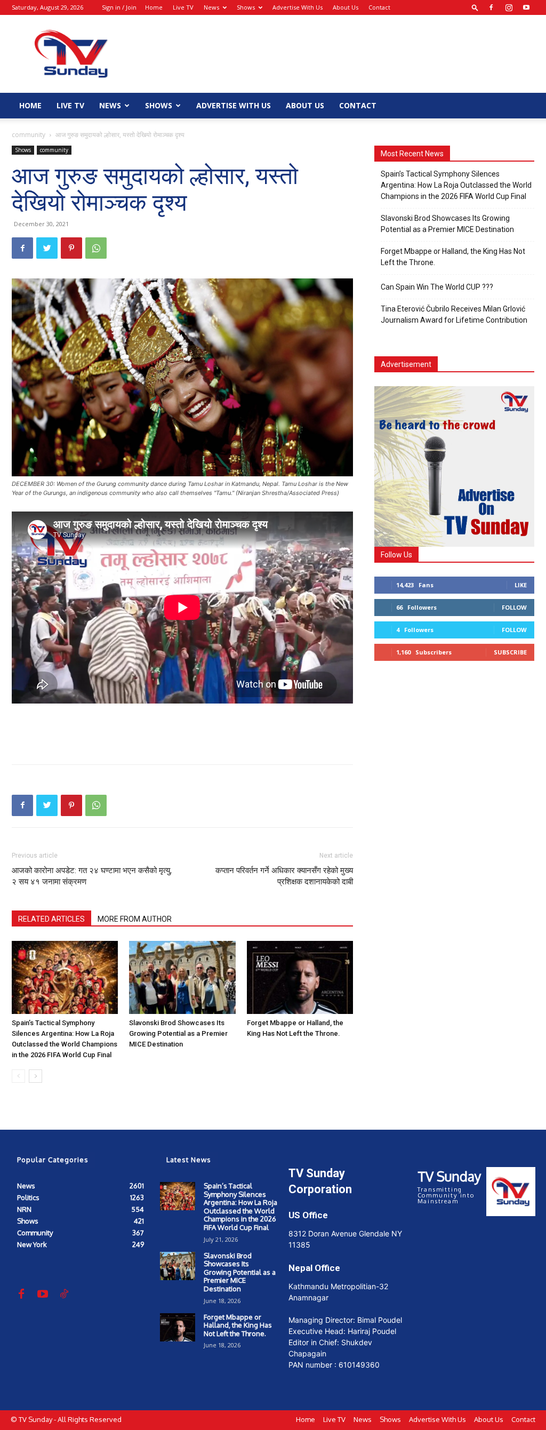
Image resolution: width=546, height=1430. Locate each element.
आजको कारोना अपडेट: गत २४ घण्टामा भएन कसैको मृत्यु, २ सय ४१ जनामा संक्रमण (92, 876)
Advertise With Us (297, 7)
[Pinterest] (71, 248)
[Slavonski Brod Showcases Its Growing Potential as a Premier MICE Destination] (182, 977)
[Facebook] (491, 7)
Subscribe (510, 652)
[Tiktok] (64, 1294)
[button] (475, 7)
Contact (379, 7)
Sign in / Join (119, 7)
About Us (345, 7)
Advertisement (406, 364)
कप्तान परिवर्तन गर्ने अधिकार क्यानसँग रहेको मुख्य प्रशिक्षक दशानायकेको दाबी (284, 876)
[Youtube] (526, 7)
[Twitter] (47, 248)
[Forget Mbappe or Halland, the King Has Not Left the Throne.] (300, 977)
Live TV (183, 7)
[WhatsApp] (96, 248)
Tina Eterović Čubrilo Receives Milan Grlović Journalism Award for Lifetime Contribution (454, 314)
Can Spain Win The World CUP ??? (437, 287)
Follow (514, 607)
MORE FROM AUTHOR (135, 919)
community (28, 134)
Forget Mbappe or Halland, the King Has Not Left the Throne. (453, 257)
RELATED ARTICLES (51, 919)
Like (521, 585)
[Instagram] (509, 7)
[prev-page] (18, 1076)
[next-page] (35, 1076)
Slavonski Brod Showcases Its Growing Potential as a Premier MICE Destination (178, 1033)
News (211, 7)
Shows (246, 7)
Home (154, 7)
